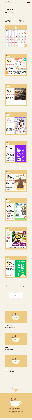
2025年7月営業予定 (9, 349)
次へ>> (25, 286)
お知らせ (13, 12)
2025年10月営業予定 (10, 327)
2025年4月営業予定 (9, 372)
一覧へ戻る (14, 295)
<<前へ (7, 286)
